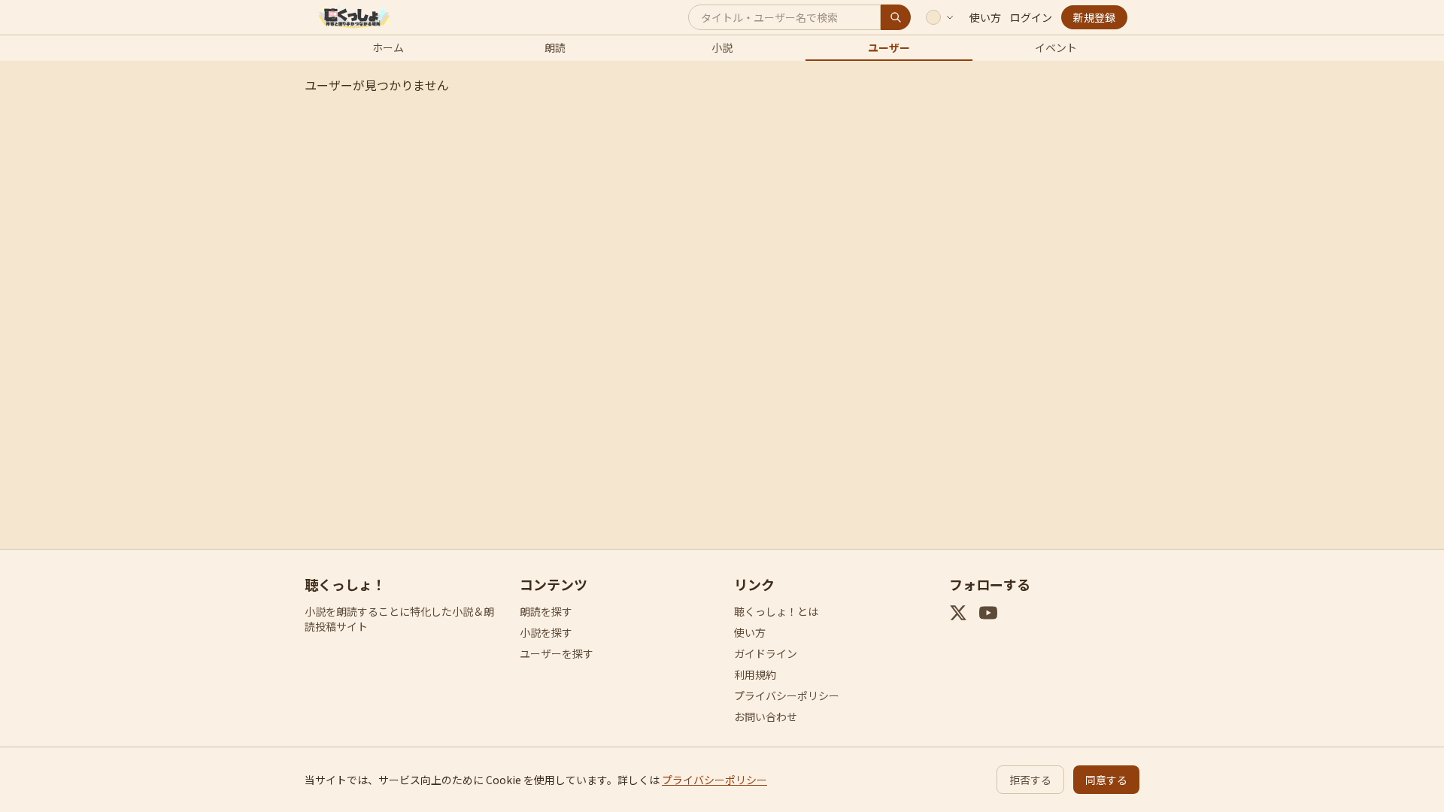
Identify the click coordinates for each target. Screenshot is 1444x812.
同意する (1106, 779)
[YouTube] (988, 613)
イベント (1056, 47)
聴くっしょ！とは (776, 611)
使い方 (985, 17)
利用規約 (755, 674)
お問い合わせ (765, 716)
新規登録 (1094, 17)
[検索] (896, 17)
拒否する (1030, 779)
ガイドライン (765, 653)
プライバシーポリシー (786, 695)
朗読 (555, 47)
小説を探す (546, 632)
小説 (722, 47)
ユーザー (889, 47)
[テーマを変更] (940, 17)
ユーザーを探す (556, 653)
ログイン (1031, 17)
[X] (958, 613)
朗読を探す (546, 611)
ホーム (388, 47)
